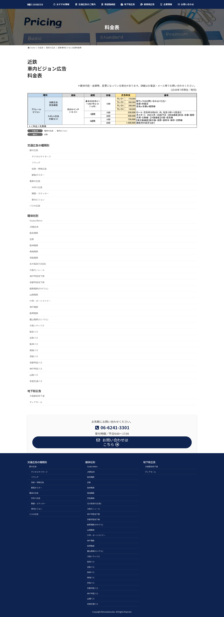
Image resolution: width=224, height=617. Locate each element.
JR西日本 (34, 226)
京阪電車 (34, 257)
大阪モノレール (37, 269)
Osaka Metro (36, 220)
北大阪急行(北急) (38, 263)
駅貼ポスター (38, 174)
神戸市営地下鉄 (37, 276)
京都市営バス (36, 362)
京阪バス (34, 356)
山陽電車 (34, 294)
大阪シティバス (37, 325)
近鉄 (46, 134)
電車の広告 (48, 130)
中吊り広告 (37, 187)
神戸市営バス (36, 368)
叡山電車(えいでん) (39, 319)
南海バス (34, 350)
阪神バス (34, 344)
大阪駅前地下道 (37, 395)
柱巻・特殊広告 (39, 168)
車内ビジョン (62, 130)
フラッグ (36, 162)
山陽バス (34, 374)
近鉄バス (34, 337)
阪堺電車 (34, 313)
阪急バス (34, 331)
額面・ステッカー (40, 193)
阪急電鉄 (34, 232)
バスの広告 (35, 205)
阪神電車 (34, 245)
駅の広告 (34, 150)
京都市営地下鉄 (37, 282)
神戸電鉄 (34, 306)
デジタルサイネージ (41, 156)
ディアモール (36, 402)
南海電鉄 (34, 251)
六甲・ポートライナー (40, 300)
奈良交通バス (36, 380)
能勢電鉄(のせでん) (39, 288)
